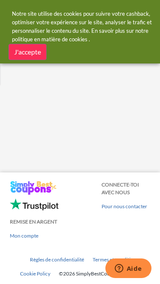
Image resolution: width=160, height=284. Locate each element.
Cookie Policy (35, 273)
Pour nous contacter (124, 206)
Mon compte (24, 235)
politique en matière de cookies (49, 39)
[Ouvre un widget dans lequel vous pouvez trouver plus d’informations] (128, 269)
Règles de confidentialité (57, 259)
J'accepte (27, 52)
